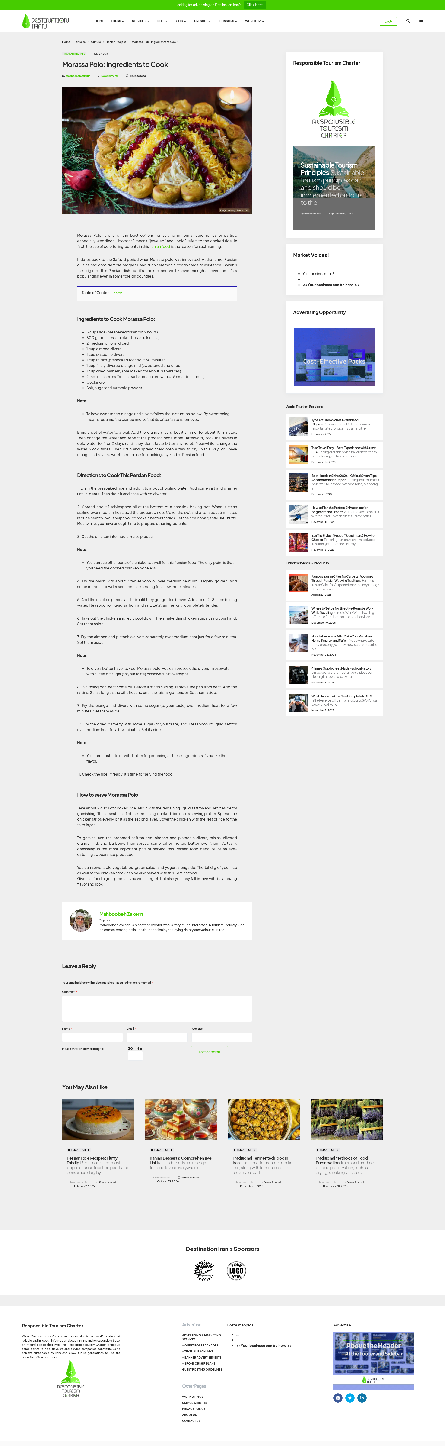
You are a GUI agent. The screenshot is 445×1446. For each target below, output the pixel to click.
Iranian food (159, 246)
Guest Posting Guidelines (202, 1369)
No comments (109, 75)
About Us (189, 1415)
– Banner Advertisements (202, 1357)
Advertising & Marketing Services (201, 1337)
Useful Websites (194, 1402)
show (118, 293)
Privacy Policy (193, 1408)
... (237, 1334)
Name (67, 1028)
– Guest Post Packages (200, 1345)
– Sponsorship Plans (199, 1363)
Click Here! (255, 5)
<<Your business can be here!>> (331, 284)
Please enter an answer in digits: (83, 1049)
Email (131, 1028)
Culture (96, 42)
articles (81, 42)
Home (66, 42)
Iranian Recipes (116, 42)
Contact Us (191, 1421)
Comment (69, 991)
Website (197, 1028)
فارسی (388, 21)
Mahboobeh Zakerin (121, 914)
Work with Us (192, 1396)
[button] (408, 21)
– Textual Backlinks (197, 1351)
